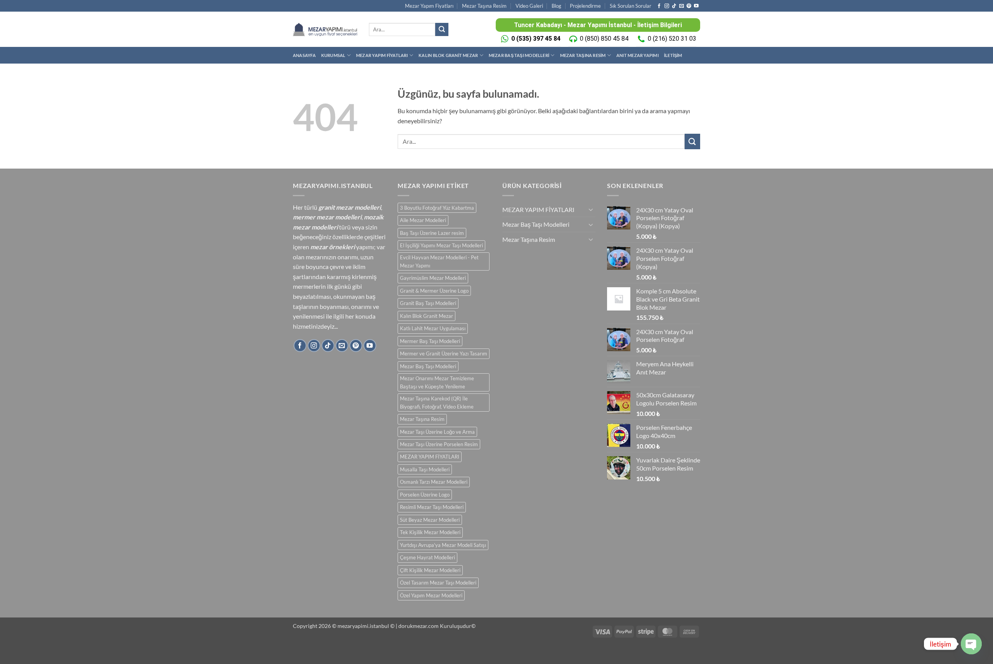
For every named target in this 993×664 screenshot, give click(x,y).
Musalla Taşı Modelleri (425, 469)
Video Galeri (529, 6)
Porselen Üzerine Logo (425, 495)
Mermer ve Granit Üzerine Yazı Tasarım (443, 353)
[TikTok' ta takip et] (674, 6)
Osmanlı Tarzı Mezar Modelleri (433, 482)
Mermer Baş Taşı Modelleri (430, 341)
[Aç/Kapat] (590, 209)
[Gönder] (441, 29)
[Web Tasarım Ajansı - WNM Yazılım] (496, 655)
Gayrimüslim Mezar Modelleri (433, 278)
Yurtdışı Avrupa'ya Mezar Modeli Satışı (443, 545)
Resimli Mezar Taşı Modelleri (432, 507)
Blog (556, 6)
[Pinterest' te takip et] (689, 6)
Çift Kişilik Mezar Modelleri (430, 570)
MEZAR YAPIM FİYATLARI (382, 55)
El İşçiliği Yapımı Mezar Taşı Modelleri (441, 245)
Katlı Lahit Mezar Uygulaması (432, 328)
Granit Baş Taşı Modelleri (428, 303)
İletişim (673, 55)
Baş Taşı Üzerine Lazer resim (432, 233)
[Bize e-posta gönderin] (681, 6)
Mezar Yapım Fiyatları (429, 6)
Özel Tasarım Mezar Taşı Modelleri (438, 582)
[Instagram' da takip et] (666, 6)
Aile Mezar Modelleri (423, 220)
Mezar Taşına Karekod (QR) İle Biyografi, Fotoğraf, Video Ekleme (437, 402)
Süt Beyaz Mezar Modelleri (430, 520)
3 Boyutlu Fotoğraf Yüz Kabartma (437, 208)
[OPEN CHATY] (971, 643)
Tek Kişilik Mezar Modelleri (430, 532)
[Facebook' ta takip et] (659, 6)
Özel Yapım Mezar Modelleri (431, 595)
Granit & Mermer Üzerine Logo (434, 291)
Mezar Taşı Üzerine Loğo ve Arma (437, 432)
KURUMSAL (333, 55)
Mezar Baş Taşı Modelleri (519, 55)
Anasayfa (304, 55)
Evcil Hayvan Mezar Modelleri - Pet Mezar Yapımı (439, 261)
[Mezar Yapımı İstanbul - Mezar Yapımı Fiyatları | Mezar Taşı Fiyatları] (325, 29)
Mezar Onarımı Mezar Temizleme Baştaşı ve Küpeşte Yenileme (437, 382)
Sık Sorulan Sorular (630, 6)
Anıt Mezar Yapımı (637, 55)
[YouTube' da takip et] (696, 6)
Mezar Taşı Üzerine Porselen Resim (439, 444)
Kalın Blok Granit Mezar (448, 55)
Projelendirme (585, 6)
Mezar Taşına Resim (484, 6)
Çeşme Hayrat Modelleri (427, 557)
